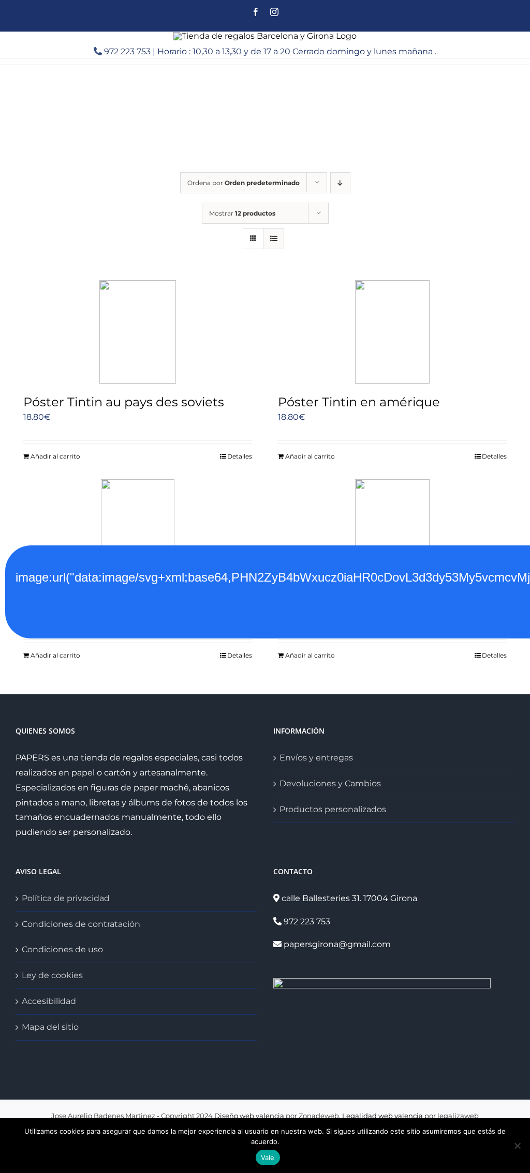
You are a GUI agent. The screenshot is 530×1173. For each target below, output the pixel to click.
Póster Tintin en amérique (359, 401)
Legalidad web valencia (382, 1115)
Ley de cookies (52, 975)
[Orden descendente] (340, 182)
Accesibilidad (49, 1001)
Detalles (239, 456)
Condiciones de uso (62, 949)
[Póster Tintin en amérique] (392, 332)
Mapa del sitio (50, 1027)
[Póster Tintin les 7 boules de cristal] (392, 531)
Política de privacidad (66, 898)
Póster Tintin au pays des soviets (123, 401)
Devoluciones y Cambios (330, 783)
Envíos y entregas (316, 758)
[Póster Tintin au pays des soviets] (138, 332)
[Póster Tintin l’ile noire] (138, 531)
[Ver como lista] (273, 238)
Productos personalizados (332, 809)
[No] (517, 1145)
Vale (268, 1157)
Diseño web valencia (249, 1115)
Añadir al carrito (55, 456)
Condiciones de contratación (81, 924)
